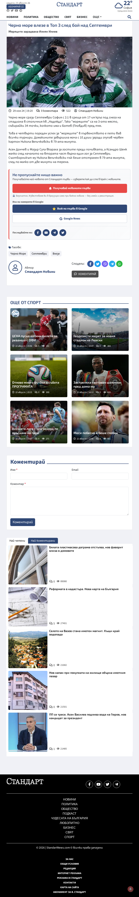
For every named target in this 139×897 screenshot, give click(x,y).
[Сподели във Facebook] (90, 264)
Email (75, 469)
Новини (69, 799)
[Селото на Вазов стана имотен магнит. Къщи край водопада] (27, 648)
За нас (69, 859)
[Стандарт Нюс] (25, 784)
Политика (70, 804)
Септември (39, 254)
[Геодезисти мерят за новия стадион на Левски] (100, 329)
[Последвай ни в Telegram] (116, 784)
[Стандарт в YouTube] (46, 232)
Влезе (56, 254)
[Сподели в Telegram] (112, 264)
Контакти (69, 883)
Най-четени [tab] (17, 541)
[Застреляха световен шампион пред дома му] (100, 375)
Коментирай (87, 274)
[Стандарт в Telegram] (54, 232)
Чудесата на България (69, 818)
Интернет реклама (69, 873)
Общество (69, 808)
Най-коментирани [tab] (43, 541)
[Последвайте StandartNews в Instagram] (12, 10)
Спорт (69, 837)
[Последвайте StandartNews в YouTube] (16, 10)
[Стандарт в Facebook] (37, 232)
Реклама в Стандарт (69, 878)
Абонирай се (16, 6)
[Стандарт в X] (62, 232)
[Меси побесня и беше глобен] (100, 422)
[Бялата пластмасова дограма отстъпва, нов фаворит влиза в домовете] (27, 564)
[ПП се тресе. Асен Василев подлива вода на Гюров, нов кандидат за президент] (27, 732)
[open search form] (129, 17)
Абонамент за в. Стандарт (69, 892)
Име (13, 469)
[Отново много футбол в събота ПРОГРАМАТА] (38, 375)
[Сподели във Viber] (105, 264)
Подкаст (69, 813)
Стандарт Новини (91, 111)
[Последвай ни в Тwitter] (107, 784)
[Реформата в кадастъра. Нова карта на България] (27, 606)
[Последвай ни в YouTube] (98, 784)
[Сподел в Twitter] (97, 264)
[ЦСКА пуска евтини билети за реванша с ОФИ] (38, 329)
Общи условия (69, 864)
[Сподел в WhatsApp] (119, 264)
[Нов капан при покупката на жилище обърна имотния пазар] (27, 690)
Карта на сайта (69, 887)
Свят (69, 832)
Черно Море (18, 254)
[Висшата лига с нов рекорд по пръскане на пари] (38, 422)
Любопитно (69, 823)
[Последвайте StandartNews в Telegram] (20, 10)
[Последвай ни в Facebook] (89, 784)
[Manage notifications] (130, 889)
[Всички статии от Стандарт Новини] (15, 267)
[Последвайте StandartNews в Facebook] (8, 10)
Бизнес (69, 827)
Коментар (18, 483)
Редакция (69, 868)
